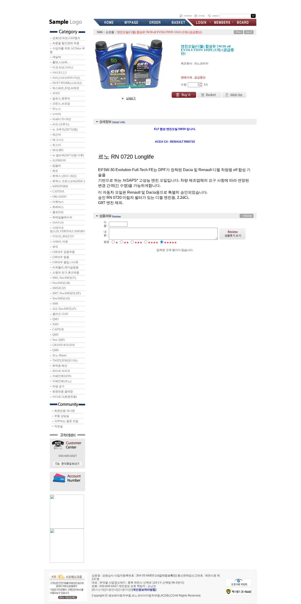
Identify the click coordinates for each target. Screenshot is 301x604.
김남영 (151, 586)
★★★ (138, 242)
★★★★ (153, 242)
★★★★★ (170, 242)
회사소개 (98, 589)
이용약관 (125, 589)
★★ (126, 242)
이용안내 (111, 589)
